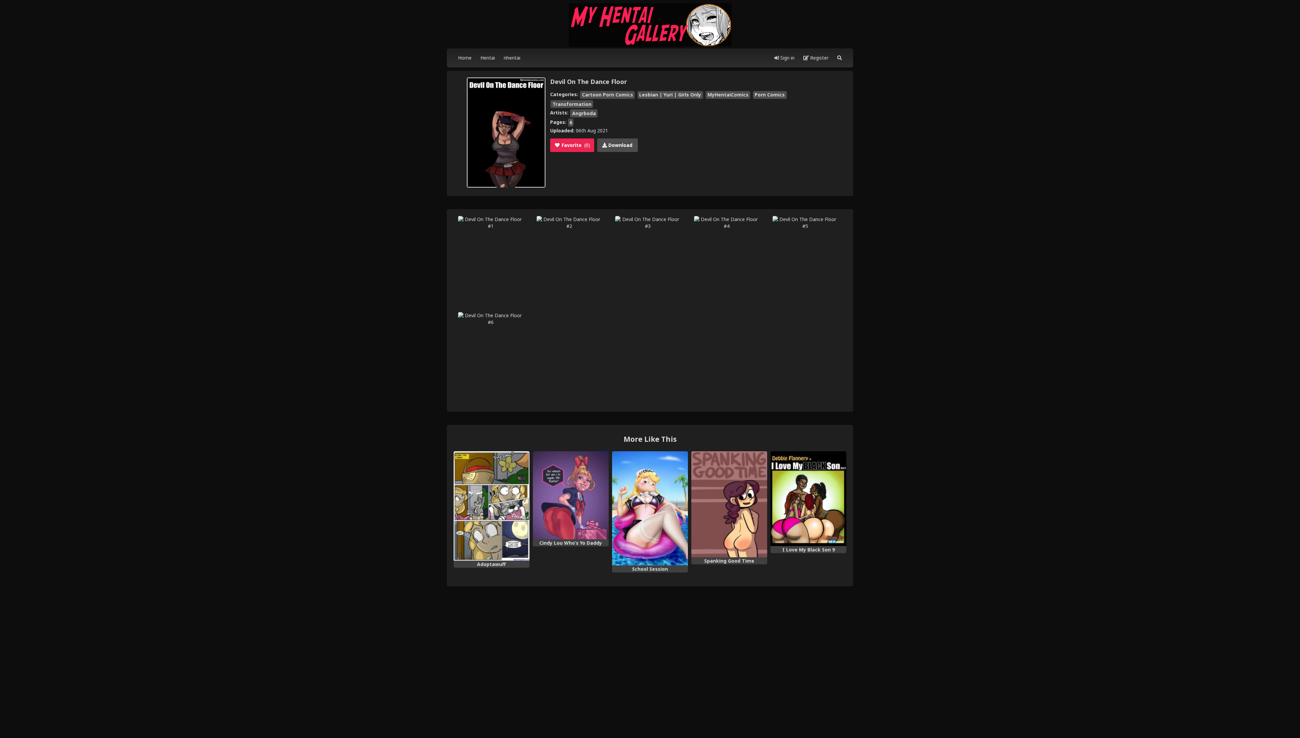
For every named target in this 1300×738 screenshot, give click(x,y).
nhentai (512, 58)
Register (818, 58)
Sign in (787, 58)
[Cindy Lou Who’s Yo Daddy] (571, 495)
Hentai (487, 58)
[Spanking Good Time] (729, 504)
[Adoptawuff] (491, 506)
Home (465, 58)
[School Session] (650, 508)
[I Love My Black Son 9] (808, 498)
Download (619, 145)
